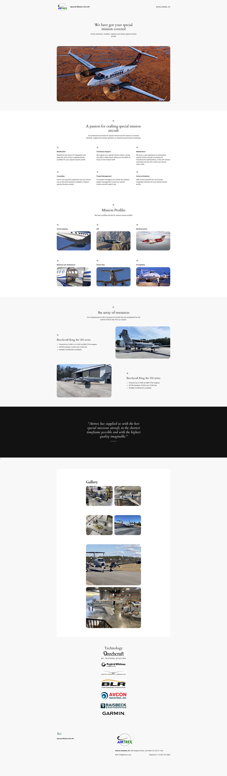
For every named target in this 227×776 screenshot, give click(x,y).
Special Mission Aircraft (80, 7)
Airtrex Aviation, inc (163, 7)
